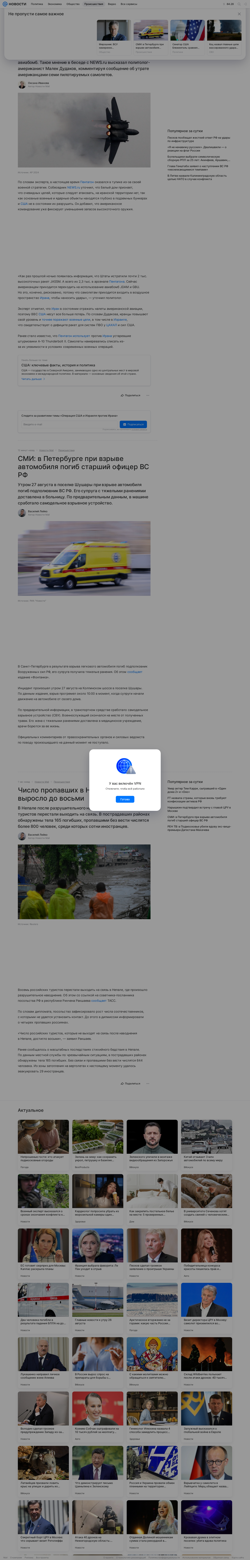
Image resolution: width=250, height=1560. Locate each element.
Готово (125, 799)
